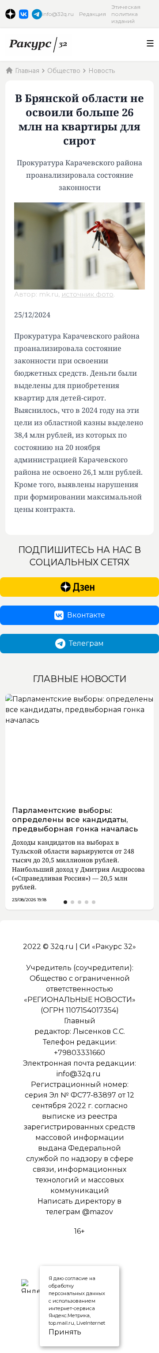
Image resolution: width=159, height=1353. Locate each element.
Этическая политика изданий (125, 14)
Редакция (92, 14)
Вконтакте (86, 615)
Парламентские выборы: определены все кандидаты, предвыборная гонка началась (75, 819)
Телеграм (86, 643)
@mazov (97, 1212)
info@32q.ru (58, 14)
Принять (55, 1332)
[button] (65, 902)
